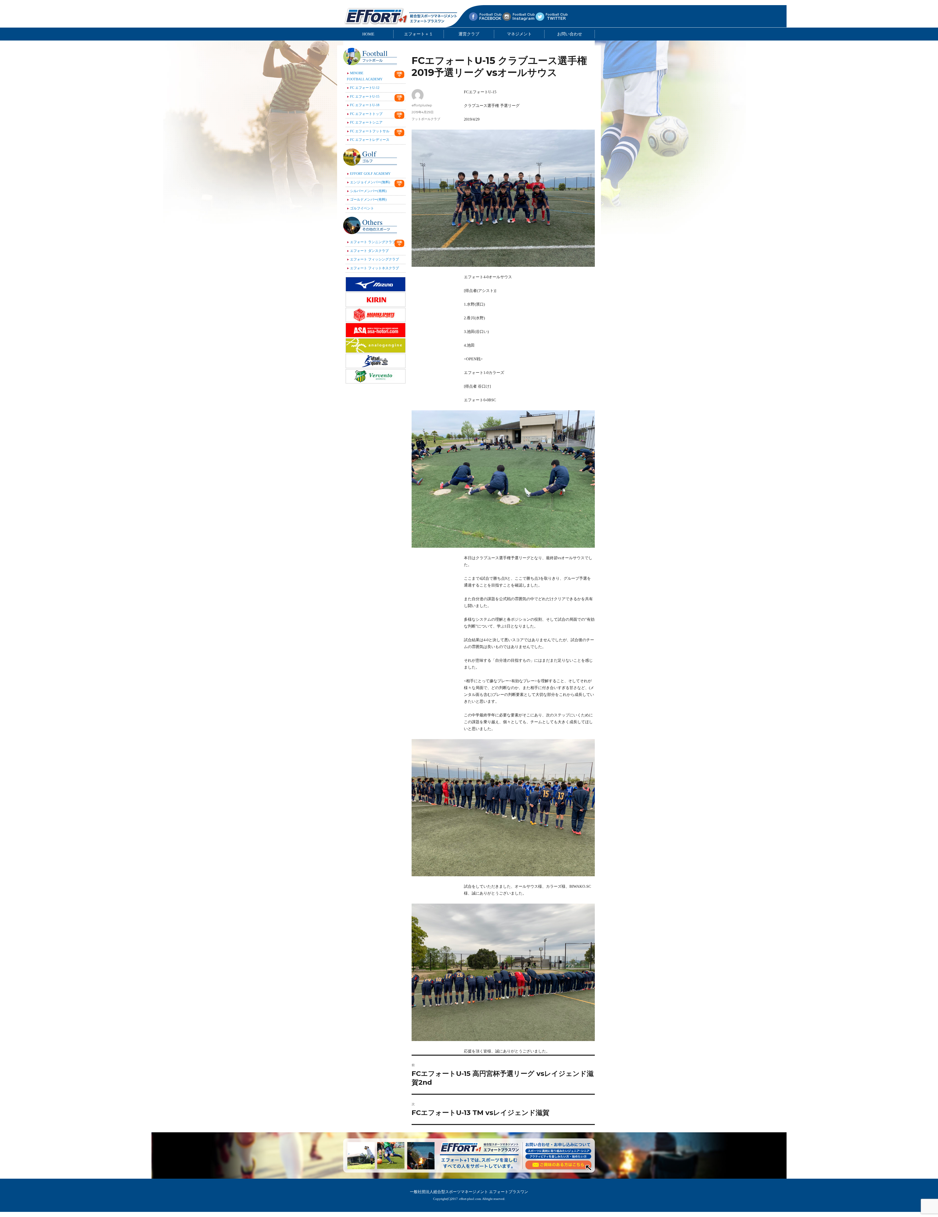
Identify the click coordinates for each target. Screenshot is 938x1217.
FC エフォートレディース (369, 140)
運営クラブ (468, 34)
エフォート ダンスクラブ (369, 251)
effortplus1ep (422, 105)
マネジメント (519, 34)
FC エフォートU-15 (364, 96)
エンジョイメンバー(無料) (370, 182)
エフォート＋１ (418, 34)
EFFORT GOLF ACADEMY (370, 173)
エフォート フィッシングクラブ (374, 259)
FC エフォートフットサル (369, 131)
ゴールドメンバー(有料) (368, 199)
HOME (368, 34)
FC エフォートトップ (366, 114)
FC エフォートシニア (366, 122)
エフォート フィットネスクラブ (374, 268)
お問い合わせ (569, 34)
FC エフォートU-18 (364, 105)
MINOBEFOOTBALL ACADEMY (365, 76)
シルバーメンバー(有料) (368, 191)
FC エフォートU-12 (364, 88)
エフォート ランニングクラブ (372, 242)
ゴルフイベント (362, 208)
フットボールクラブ (426, 119)
